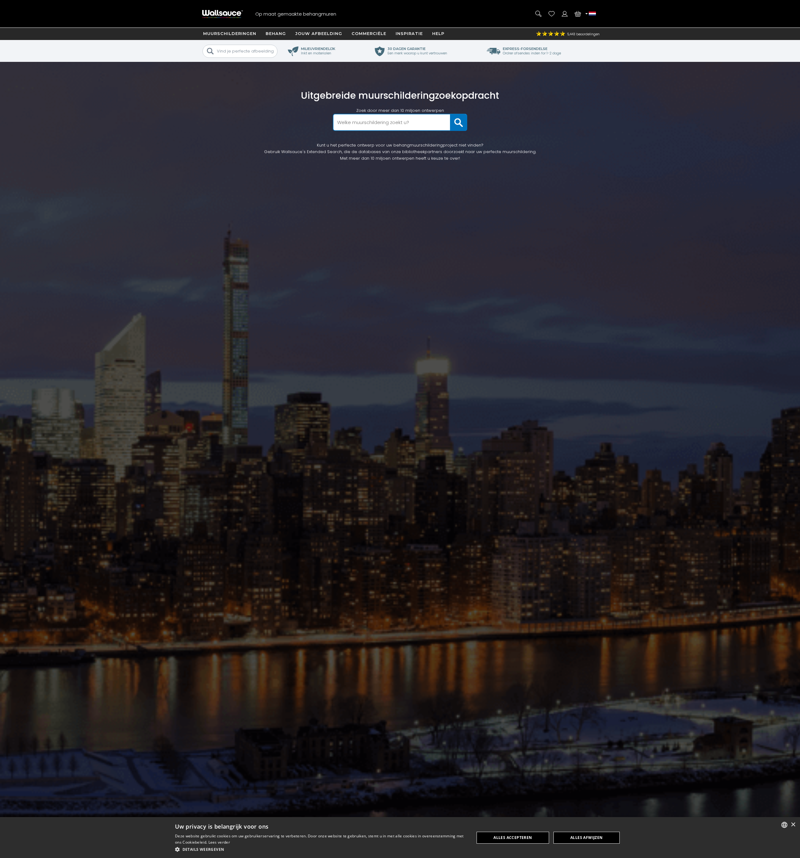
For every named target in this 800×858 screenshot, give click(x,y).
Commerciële (369, 33)
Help (438, 33)
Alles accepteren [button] (512, 837)
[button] (320, 849)
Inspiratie (409, 33)
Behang (276, 33)
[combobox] (784, 825)
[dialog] (400, 837)
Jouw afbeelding (318, 33)
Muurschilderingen (229, 33)
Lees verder (219, 842)
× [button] (793, 824)
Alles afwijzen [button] (586, 837)
